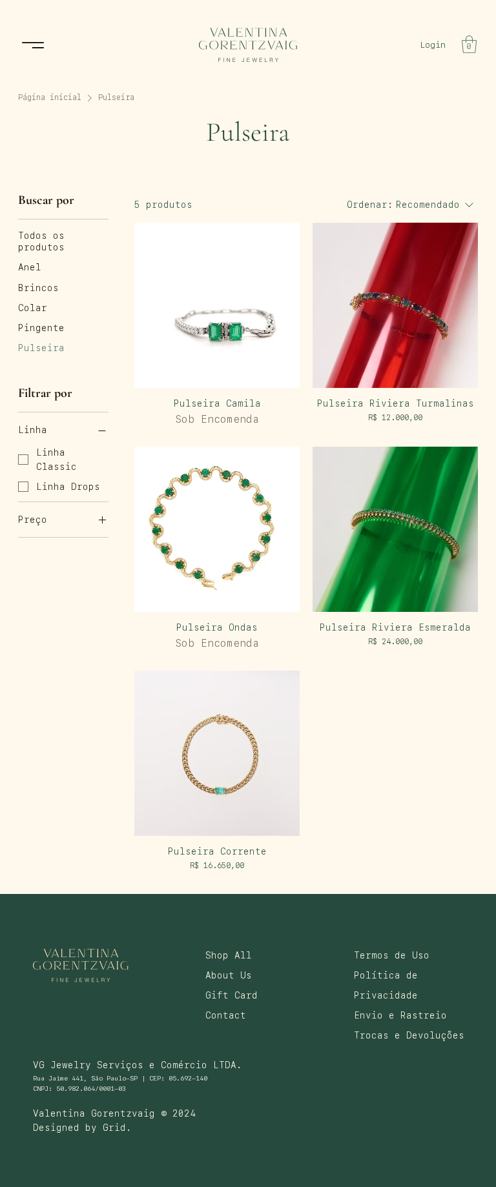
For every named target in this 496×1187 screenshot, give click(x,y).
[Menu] (33, 44)
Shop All (228, 955)
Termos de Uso (391, 955)
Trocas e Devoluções (409, 1035)
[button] (469, 44)
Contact (225, 1015)
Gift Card (231, 995)
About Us (228, 975)
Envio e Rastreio (400, 1015)
